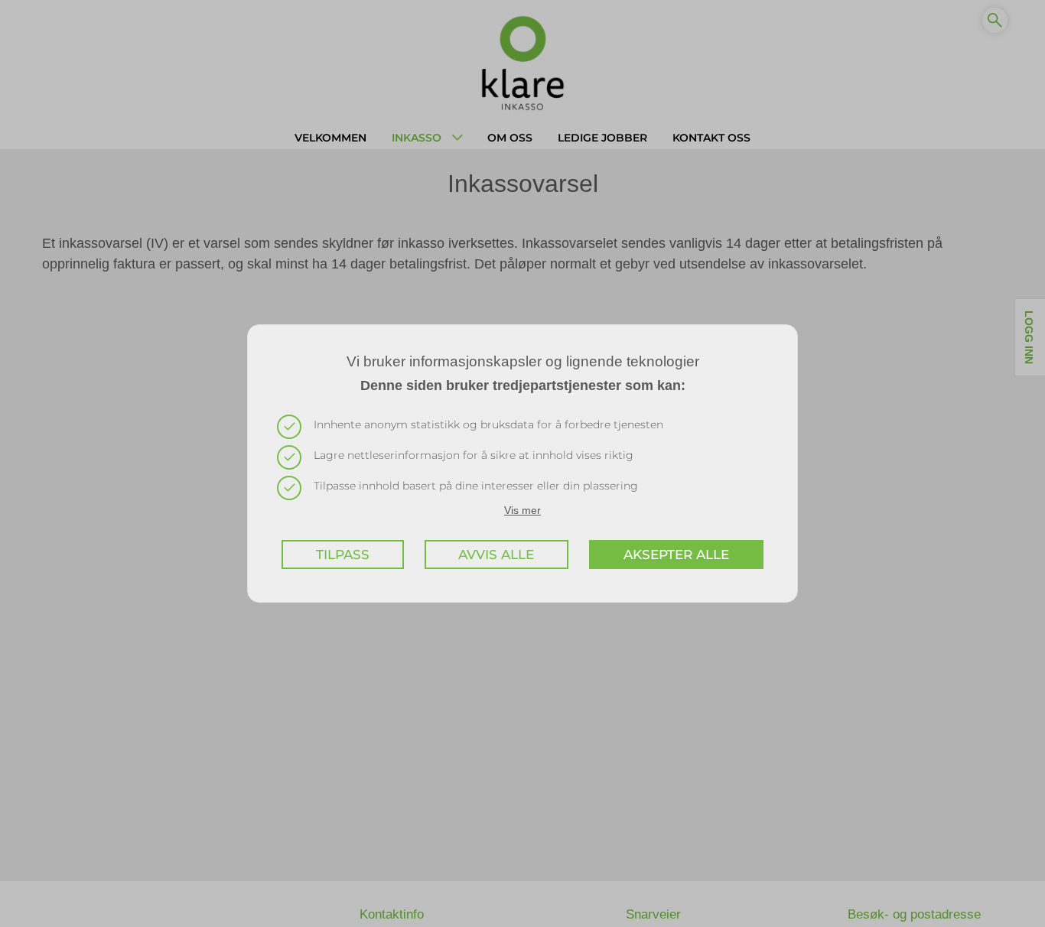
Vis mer (522, 510)
